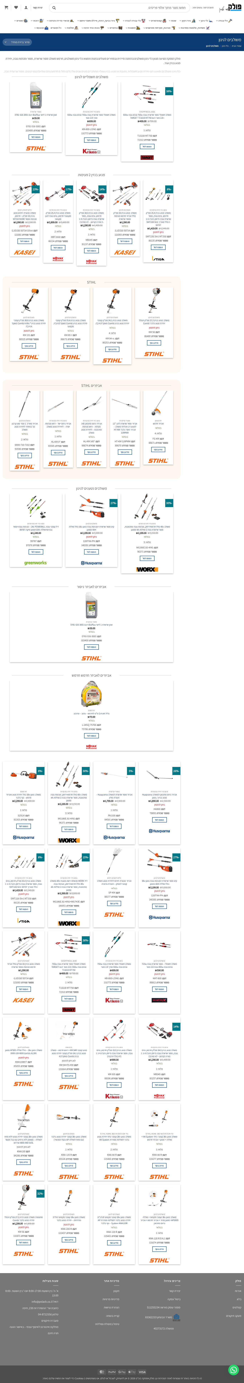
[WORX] (147, 570)
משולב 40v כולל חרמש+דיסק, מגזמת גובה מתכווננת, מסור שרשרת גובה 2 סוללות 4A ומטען (147, 528)
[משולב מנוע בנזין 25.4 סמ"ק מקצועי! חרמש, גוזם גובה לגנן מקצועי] (58, 193)
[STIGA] (158, 259)
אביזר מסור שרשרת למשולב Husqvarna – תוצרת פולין (114, 796)
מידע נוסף (154, 342)
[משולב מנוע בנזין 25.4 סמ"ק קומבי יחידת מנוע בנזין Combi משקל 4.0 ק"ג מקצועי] (70, 300)
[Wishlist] (16, 7)
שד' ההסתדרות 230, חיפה (36, 1308)
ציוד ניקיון (186, 20)
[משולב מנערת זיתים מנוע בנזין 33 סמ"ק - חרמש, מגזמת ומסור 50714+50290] (25, 193)
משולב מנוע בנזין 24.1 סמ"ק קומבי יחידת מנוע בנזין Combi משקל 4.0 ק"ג (112, 322)
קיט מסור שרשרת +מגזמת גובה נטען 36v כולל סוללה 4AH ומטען (91, 528)
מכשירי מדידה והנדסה (59, 20)
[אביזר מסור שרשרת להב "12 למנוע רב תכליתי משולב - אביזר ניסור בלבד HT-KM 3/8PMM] (125, 404)
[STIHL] (36, 149)
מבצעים (40, 27)
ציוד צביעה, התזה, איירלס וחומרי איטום (97, 20)
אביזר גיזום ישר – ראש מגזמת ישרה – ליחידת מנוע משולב (58, 425)
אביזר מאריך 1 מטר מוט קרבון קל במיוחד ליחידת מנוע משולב (25, 426)
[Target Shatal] (147, 158)
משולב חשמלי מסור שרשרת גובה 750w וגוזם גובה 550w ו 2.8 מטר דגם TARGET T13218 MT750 (147, 116)
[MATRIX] (159, 1001)
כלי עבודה (223, 20)
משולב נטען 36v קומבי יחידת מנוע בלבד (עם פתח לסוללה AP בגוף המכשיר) (68, 1138)
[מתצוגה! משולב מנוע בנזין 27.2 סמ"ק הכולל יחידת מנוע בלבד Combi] (23, 1197)
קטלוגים (237, 1307)
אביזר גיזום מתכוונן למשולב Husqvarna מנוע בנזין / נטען (159, 796)
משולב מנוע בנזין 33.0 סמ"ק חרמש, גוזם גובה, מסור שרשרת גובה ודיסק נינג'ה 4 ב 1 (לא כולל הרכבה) (114, 1053)
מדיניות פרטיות (111, 1299)
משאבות (132, 27)
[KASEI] (125, 253)
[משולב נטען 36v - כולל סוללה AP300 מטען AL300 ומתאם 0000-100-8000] (23, 1030)
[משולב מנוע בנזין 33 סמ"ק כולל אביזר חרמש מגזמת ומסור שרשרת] (125, 193)
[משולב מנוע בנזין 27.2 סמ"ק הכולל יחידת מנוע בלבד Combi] (154, 300)
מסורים (20, 20)
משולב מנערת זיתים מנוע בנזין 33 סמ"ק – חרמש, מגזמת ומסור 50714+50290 (25, 216)
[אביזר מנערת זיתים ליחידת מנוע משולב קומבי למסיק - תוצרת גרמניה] (114, 861)
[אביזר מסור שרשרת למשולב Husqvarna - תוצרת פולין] (114, 775)
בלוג (239, 1299)
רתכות (36, 20)
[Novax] (91, 263)
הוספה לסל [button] (147, 146)
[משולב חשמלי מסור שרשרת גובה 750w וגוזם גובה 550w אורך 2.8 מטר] (91, 95)
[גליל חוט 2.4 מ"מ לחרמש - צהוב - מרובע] (91, 693)
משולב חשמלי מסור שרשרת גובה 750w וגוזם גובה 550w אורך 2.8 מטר (91, 116)
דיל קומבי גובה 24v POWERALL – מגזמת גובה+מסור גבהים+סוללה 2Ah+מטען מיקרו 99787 (36, 528)
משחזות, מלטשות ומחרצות (193, 27)
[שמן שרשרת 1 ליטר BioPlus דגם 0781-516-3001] (36, 95)
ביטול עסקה (174, 1299)
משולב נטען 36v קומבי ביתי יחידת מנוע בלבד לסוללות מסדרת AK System (114, 1138)
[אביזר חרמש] (158, 404)
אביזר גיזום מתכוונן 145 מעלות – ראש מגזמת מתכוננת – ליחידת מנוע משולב (91, 428)
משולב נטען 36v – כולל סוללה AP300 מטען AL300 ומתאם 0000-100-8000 (23, 1052)
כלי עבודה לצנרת (133, 20)
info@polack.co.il (42, 1302)
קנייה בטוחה (112, 1316)
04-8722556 (45, 1314)
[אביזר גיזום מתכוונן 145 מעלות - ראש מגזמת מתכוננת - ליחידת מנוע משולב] (91, 404)
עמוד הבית (236, 45)
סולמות (70, 27)
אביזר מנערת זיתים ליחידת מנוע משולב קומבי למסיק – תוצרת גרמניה (114, 882)
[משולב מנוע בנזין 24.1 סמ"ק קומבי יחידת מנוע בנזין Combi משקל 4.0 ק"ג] (112, 300)
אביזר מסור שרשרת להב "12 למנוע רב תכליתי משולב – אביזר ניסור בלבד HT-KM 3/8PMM (125, 428)
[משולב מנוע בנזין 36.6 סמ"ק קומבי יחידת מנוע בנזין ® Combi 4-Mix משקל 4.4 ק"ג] (29, 300)
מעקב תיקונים (233, 1316)
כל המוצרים (56, 27)
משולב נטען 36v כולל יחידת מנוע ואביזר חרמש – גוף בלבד (23, 796)
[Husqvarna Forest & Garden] (91, 564)
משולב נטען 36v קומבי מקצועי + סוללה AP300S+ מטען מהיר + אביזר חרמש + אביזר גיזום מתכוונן (159, 1220)
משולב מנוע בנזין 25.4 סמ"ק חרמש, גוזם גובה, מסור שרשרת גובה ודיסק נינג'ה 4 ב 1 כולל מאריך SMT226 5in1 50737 (158, 219)
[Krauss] (91, 152)
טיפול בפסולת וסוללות (107, 1324)
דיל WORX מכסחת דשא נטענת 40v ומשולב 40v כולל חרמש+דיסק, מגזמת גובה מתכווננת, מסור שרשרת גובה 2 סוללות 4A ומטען (69, 885)
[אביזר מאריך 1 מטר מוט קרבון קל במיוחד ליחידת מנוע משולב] (25, 404)
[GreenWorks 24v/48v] (35, 564)
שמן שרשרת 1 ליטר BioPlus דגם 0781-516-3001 (36, 114)
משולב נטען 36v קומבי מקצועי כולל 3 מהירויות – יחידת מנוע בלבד (69, 1219)
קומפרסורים (156, 20)
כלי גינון (204, 20)
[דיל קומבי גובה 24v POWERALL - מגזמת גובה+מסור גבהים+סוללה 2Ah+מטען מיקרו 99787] (36, 507)
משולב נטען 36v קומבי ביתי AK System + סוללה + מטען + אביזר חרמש (159, 1138)
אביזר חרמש (158, 423)
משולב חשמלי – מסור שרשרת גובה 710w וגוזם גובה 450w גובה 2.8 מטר (159, 965)
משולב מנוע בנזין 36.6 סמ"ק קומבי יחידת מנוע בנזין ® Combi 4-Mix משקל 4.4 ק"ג (29, 323)
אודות (238, 1291)
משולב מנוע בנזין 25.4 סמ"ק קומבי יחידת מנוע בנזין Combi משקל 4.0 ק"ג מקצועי (70, 323)
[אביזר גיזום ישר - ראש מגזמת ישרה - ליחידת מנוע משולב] (58, 404)
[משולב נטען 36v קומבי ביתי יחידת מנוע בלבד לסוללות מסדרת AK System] (114, 1117)
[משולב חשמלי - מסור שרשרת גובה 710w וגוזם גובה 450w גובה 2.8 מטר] (159, 944)
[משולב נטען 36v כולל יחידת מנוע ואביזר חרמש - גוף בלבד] (23, 775)
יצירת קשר (174, 1291)
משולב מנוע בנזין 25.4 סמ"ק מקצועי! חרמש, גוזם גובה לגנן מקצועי (58, 216)
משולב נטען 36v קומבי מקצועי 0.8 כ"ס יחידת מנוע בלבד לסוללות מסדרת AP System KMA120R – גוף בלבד (114, 1220)
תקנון (116, 1291)
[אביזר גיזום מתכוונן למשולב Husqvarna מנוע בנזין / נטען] (159, 775)
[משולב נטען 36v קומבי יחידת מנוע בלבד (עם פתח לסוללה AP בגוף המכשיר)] (69, 1117)
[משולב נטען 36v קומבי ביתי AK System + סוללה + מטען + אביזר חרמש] (159, 1117)
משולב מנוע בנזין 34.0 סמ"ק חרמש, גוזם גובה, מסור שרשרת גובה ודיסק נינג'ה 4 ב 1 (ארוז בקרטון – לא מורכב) (91, 217)
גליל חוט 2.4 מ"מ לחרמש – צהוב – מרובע (91, 713)
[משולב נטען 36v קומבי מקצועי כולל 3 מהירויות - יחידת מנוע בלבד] (69, 1197)
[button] (26, 7)
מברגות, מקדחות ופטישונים (158, 27)
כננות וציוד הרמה (91, 27)
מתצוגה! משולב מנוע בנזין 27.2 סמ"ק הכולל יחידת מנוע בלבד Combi (23, 1219)
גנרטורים (114, 27)
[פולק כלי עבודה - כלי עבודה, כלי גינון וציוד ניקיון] (230, 7)
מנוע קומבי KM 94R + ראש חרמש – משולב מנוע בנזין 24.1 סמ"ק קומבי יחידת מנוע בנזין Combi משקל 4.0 (69, 1053)
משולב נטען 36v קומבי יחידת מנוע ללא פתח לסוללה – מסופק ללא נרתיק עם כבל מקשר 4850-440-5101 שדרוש (23, 1139)
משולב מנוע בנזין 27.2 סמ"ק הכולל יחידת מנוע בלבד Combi (154, 322)
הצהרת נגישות (111, 1307)
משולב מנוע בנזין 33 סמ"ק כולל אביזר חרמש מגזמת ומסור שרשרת (124, 216)
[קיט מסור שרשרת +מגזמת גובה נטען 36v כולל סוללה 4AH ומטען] (91, 507)
